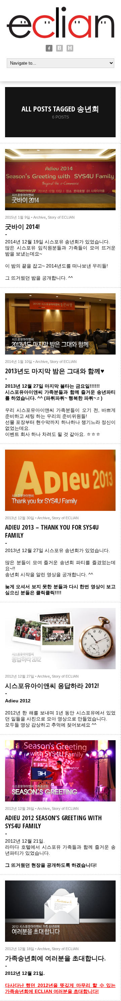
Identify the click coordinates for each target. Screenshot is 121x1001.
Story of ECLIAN (61, 217)
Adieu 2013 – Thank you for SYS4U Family (52, 531)
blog (59, 48)
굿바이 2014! (22, 226)
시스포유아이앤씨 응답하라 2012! (52, 685)
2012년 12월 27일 (19, 676)
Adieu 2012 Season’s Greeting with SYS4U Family (53, 822)
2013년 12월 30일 (19, 518)
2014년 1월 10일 (18, 362)
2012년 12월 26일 (19, 808)
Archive (39, 217)
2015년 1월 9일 (17, 217)
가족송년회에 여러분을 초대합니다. (55, 958)
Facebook (49, 48)
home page (70, 48)
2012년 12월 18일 (19, 949)
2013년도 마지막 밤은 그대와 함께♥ (54, 371)
